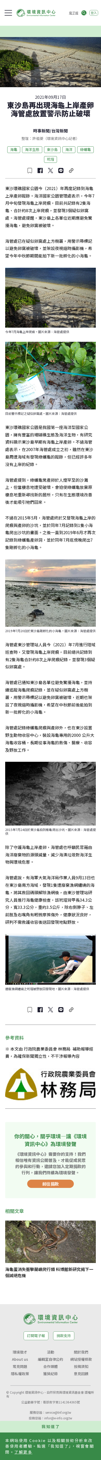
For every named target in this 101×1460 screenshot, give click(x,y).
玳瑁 (50, 159)
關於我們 (81, 1352)
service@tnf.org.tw (58, 1412)
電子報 (73, 13)
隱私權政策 (20, 1373)
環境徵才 (20, 1352)
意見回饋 (81, 1373)
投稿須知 (81, 1366)
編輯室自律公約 (50, 1359)
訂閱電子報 (36, 1335)
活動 (50, 1352)
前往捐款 (50, 1184)
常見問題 (20, 1366)
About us (20, 1359)
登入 (94, 13)
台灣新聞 (59, 131)
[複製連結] (71, 170)
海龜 (13, 149)
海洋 (69, 149)
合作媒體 (50, 1366)
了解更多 (23, 1452)
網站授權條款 (81, 1359)
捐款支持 (63, 1335)
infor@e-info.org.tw (58, 1418)
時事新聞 (41, 131)
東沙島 (52, 149)
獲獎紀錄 (50, 1373)
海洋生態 (32, 149)
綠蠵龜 (85, 149)
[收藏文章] (29, 170)
